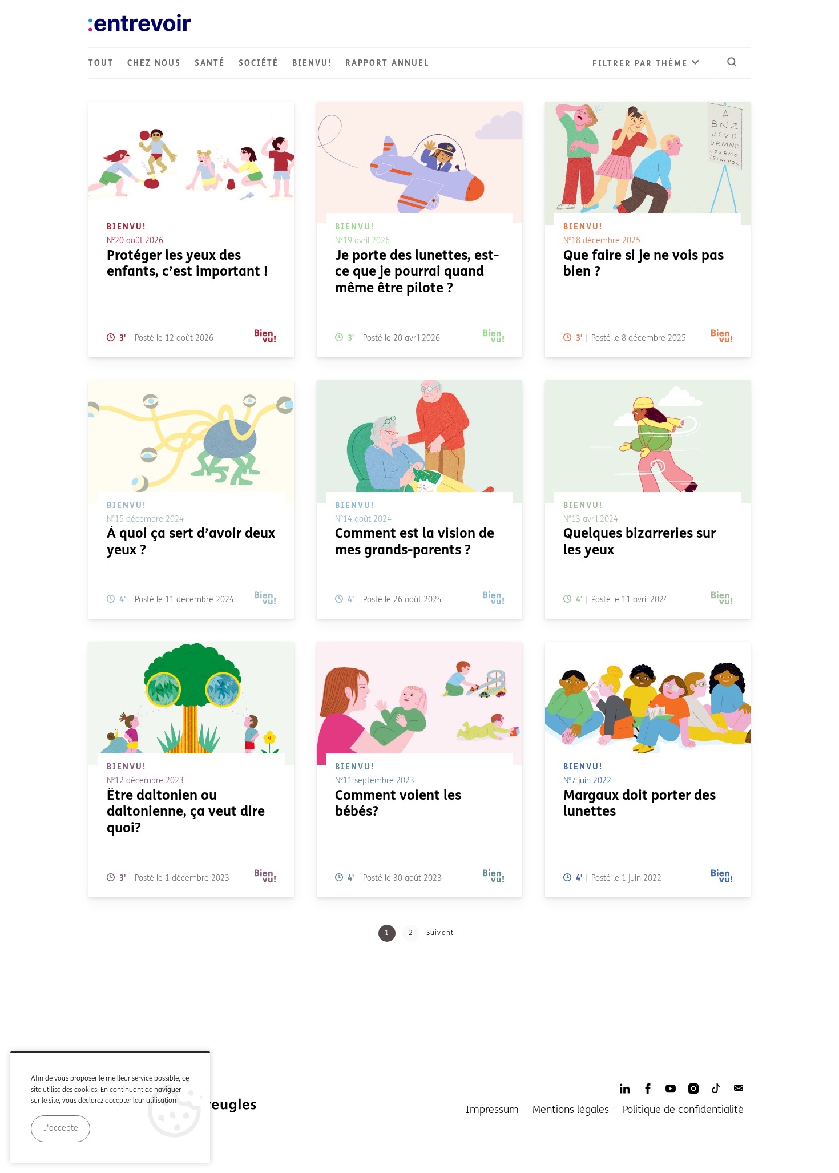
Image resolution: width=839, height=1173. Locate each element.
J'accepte (60, 1128)
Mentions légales (571, 1109)
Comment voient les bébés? (398, 803)
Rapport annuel (387, 63)
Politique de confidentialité (683, 1109)
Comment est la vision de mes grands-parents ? (414, 541)
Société (259, 63)
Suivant (440, 933)
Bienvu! (312, 63)
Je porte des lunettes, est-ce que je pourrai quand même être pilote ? (417, 272)
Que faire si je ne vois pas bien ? (643, 263)
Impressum (492, 1109)
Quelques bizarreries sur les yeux (639, 541)
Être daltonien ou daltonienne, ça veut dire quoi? (186, 812)
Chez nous (154, 63)
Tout (101, 63)
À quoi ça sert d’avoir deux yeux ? (191, 541)
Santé (210, 63)
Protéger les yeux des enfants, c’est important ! (187, 263)
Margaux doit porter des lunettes (639, 803)
